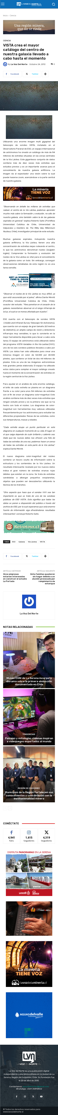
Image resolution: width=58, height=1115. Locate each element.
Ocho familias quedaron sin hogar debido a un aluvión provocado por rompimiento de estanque (42, 579)
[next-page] (10, 808)
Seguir (29, 831)
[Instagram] (25, 1096)
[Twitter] (33, 1096)
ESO (13, 542)
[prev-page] (5, 808)
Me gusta (11, 831)
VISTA (42, 542)
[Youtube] (41, 1096)
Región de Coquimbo (29, 788)
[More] (45, 74)
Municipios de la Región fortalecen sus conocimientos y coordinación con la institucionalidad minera (29, 795)
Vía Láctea (32, 542)
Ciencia (13, 15)
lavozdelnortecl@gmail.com (36, 1086)
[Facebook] (17, 1096)
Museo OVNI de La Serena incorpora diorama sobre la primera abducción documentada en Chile (29, 681)
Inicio (5, 15)
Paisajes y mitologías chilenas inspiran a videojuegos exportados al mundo (29, 740)
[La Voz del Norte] (5, 64)
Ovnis (29, 674)
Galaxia (22, 542)
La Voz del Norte (19, 64)
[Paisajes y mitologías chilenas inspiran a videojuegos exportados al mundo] (29, 717)
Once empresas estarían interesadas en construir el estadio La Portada (15, 577)
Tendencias (28, 734)
